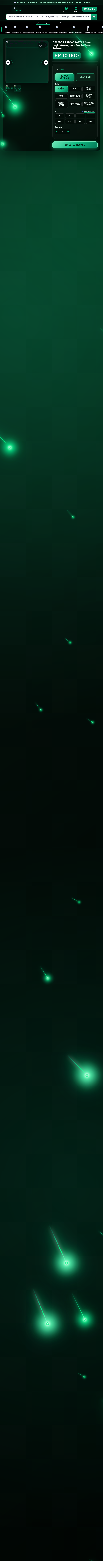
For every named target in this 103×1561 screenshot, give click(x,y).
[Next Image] (44, 62)
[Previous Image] (10, 62)
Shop (8, 11)
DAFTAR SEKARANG (64, 77)
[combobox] (49, 17)
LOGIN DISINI (85, 77)
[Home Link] (20, 9)
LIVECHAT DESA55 (75, 145)
